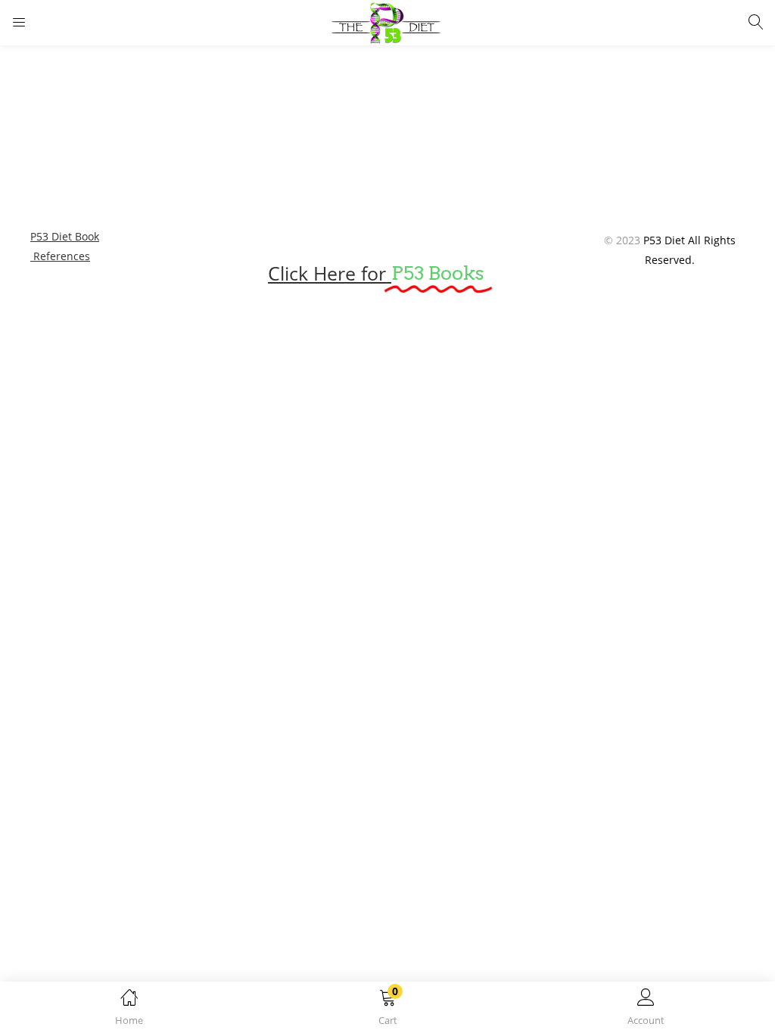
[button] (387, 1010)
